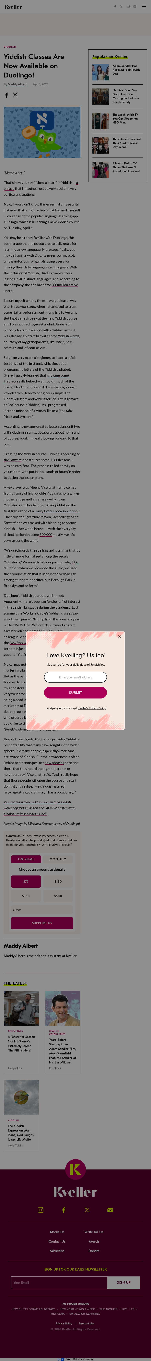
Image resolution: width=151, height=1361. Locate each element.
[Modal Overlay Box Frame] (75, 680)
